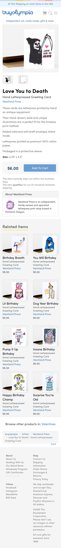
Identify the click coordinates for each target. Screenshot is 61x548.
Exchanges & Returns (40, 474)
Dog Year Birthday (45, 303)
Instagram (11, 490)
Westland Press (12, 101)
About (9, 455)
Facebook (11, 487)
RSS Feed (11, 497)
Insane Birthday (44, 349)
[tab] (30, 194)
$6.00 (6, 272)
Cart (53, 444)
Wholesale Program (16, 469)
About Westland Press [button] (18, 194)
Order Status (40, 469)
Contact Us (39, 458)
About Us (11, 458)
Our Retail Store (14, 465)
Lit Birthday (10, 303)
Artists (25, 434)
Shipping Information (39, 463)
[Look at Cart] (45, 15)
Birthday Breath (13, 257)
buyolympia (11, 434)
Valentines (49, 424)
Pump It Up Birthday (10, 351)
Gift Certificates (14, 472)
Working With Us (15, 462)
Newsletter (12, 494)
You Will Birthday (44, 257)
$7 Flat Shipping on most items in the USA (30, 3)
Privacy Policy (40, 479)
